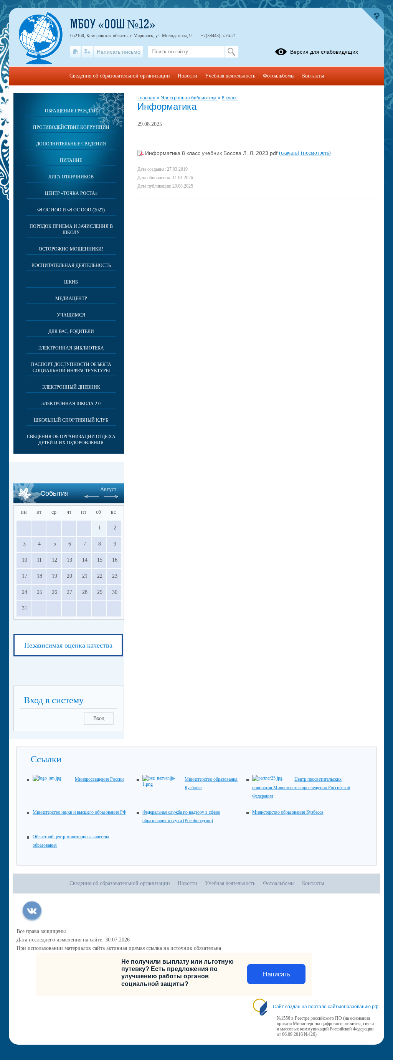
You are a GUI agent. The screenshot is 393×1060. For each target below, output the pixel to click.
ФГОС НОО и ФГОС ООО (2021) (71, 210)
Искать (231, 52)
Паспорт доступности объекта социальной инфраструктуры (71, 367)
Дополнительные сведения (71, 144)
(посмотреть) (316, 153)
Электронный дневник (71, 387)
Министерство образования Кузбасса (287, 812)
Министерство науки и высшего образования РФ (79, 812)
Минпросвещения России (99, 779)
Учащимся (71, 315)
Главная (147, 98)
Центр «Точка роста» (71, 193)
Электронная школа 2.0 (71, 403)
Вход (98, 718)
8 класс (230, 98)
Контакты (313, 76)
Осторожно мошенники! (71, 249)
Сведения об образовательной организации (119, 76)
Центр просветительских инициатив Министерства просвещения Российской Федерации (301, 787)
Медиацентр (71, 298)
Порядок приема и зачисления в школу (71, 229)
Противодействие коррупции (71, 127)
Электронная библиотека (189, 98)
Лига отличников (71, 177)
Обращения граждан (71, 111)
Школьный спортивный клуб (71, 420)
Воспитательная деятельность (71, 265)
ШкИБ (71, 282)
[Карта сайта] (87, 52)
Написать (276, 974)
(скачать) (290, 153)
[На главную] (75, 52)
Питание (71, 160)
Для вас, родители (71, 331)
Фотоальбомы (278, 76)
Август (108, 489)
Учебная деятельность (230, 76)
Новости (187, 76)
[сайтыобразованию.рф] (372, 19)
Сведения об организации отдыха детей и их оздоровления (71, 439)
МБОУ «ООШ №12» (112, 25)
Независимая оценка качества (68, 645)
